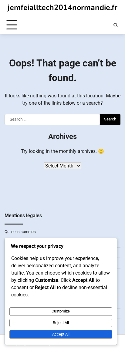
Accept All (60, 334)
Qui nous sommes (20, 231)
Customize (61, 311)
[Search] (115, 25)
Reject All (61, 322)
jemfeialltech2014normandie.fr (62, 7)
